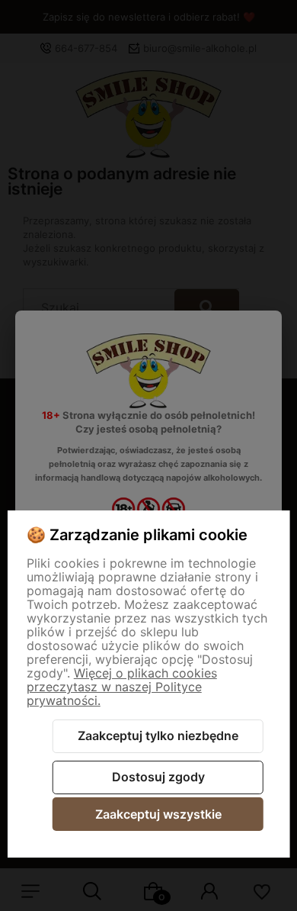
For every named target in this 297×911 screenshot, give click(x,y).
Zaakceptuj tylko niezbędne (158, 735)
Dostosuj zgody (158, 776)
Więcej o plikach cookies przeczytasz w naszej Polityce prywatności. (122, 686)
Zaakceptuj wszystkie (158, 814)
